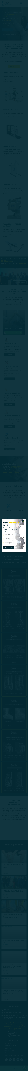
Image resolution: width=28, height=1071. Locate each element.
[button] (23, 521)
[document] (14, 535)
